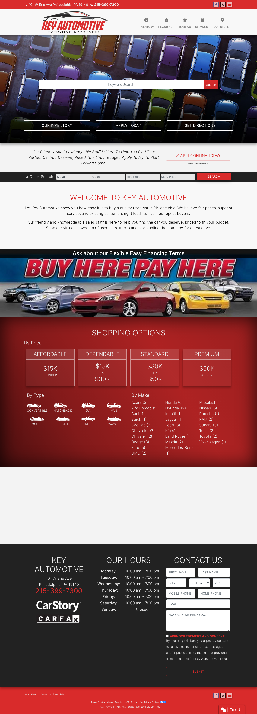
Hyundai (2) (175, 431)
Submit (198, 694)
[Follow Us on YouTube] (230, 4)
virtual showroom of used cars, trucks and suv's (105, 228)
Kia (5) (171, 453)
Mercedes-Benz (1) (179, 473)
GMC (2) (138, 476)
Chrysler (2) (141, 459)
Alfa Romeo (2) (144, 431)
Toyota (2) (208, 459)
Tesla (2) (206, 453)
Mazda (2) (174, 464)
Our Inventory (57, 125)
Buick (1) (139, 442)
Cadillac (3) (141, 448)
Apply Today (128, 125)
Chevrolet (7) (143, 453)
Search (211, 85)
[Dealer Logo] (74, 22)
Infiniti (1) (173, 436)
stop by (176, 228)
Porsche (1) (209, 436)
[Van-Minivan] (114, 430)
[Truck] (88, 444)
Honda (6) (174, 425)
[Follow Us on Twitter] (223, 4)
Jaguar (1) (174, 442)
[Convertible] (37, 430)
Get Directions (200, 125)
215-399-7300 (106, 5)
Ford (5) (138, 470)
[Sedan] (63, 444)
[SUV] (88, 430)
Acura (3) (139, 425)
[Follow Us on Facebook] (216, 4)
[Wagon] (114, 444)
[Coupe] (37, 444)
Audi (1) (138, 436)
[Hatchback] (62, 430)
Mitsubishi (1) (211, 425)
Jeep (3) (172, 448)
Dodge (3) (140, 464)
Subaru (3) (208, 448)
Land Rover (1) (178, 459)
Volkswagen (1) (212, 464)
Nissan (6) (208, 431)
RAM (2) (206, 442)
